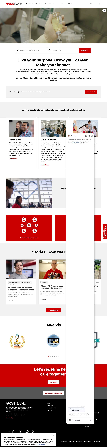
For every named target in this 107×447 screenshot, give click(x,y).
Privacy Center (63, 441)
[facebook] (8, 432)
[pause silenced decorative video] (104, 10)
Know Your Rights (10, 417)
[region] (80, 278)
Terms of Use (71, 441)
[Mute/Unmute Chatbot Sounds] (89, 136)
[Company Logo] (14, 4)
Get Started (91, 92)
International (88, 426)
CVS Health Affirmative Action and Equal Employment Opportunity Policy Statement (15, 414)
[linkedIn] (14, 432)
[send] (91, 420)
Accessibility (79, 441)
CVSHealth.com (96, 441)
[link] (21, 282)
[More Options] (70, 420)
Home (48, 403)
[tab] (48, 356)
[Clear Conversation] (86, 136)
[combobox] (31, 50)
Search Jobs (60, 4)
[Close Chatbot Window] (92, 136)
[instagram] (20, 432)
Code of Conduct (87, 441)
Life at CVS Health (41, 4)
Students (87, 424)
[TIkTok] (33, 432)
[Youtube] (27, 432)
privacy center (76, 142)
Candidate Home (70, 4)
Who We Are (51, 4)
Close (53, 435)
